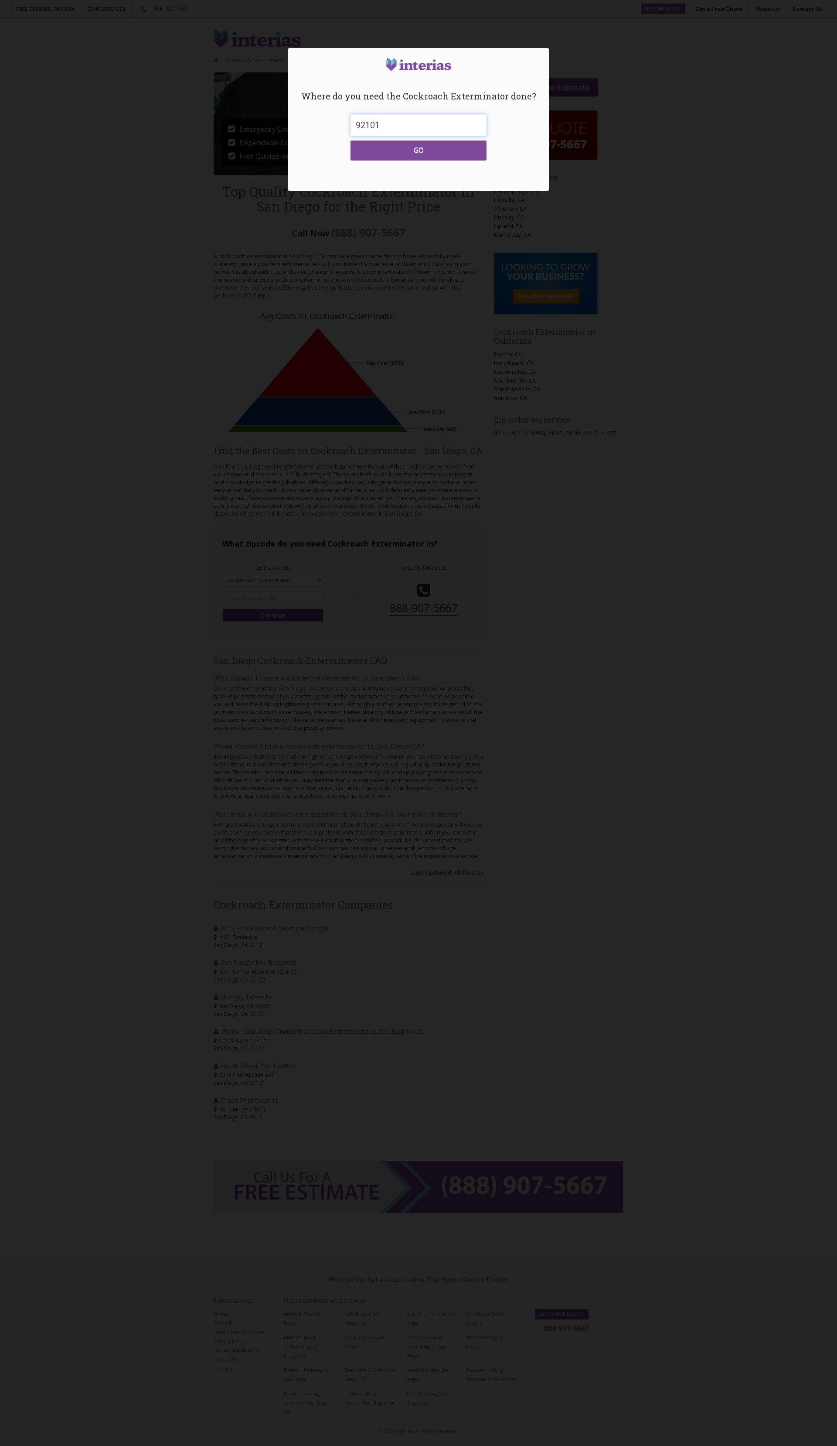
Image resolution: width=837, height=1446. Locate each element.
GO (419, 150)
